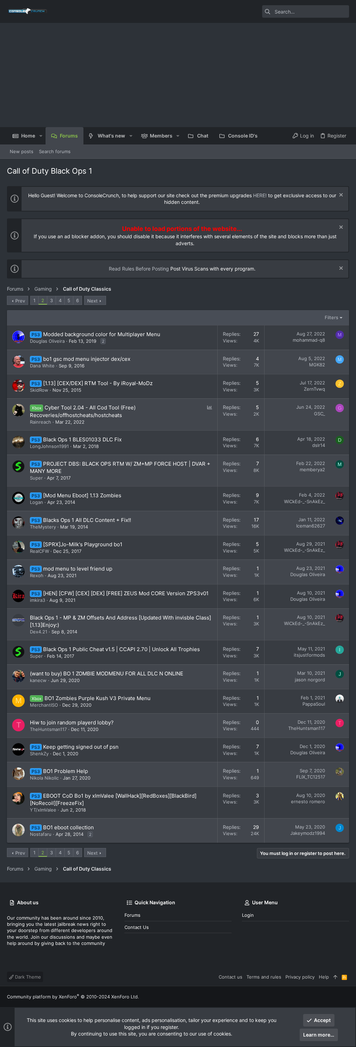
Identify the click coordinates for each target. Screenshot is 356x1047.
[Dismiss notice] (340, 195)
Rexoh (36, 575)
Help (324, 977)
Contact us (136, 927)
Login (248, 915)
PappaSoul (313, 704)
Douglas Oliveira (47, 341)
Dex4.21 (38, 631)
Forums (132, 915)
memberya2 (312, 469)
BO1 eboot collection (68, 827)
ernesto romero (308, 801)
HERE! (260, 195)
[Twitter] (346, 997)
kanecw (38, 680)
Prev (20, 301)
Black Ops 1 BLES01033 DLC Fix (82, 439)
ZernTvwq (314, 389)
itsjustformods (309, 655)
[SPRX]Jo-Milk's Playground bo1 (82, 544)
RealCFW (39, 551)
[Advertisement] (178, 75)
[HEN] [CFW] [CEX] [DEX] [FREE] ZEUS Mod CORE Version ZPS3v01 (126, 593)
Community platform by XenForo (73, 996)
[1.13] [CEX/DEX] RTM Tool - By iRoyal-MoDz (98, 383)
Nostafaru (40, 834)
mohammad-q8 (309, 340)
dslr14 (318, 445)
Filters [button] (331, 317)
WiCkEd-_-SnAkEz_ (304, 501)
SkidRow (39, 390)
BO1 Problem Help (65, 771)
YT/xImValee (43, 810)
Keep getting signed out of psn (81, 746)
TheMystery (43, 527)
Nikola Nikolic (44, 778)
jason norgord (310, 679)
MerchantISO (44, 705)
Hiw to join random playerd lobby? (72, 722)
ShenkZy (39, 753)
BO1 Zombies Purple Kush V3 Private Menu (97, 698)
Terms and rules (263, 977)
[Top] (335, 977)
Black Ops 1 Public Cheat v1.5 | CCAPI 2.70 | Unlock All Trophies (121, 649)
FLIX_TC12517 (310, 777)
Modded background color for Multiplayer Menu (101, 334)
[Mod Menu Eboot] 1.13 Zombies (82, 495)
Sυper (36, 478)
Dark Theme (27, 977)
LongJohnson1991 (49, 446)
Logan (36, 502)
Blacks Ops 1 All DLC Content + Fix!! (87, 520)
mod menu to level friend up (77, 568)
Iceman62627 (310, 526)
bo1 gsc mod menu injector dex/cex (86, 359)
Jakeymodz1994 (307, 833)
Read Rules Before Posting (139, 269)
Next (92, 301)
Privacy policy (300, 977)
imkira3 (37, 600)
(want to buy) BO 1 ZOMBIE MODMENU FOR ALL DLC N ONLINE (106, 673)
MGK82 (317, 364)
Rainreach (40, 422)
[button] (40, 136)
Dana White (42, 365)
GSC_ (319, 413)
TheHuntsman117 (48, 729)
